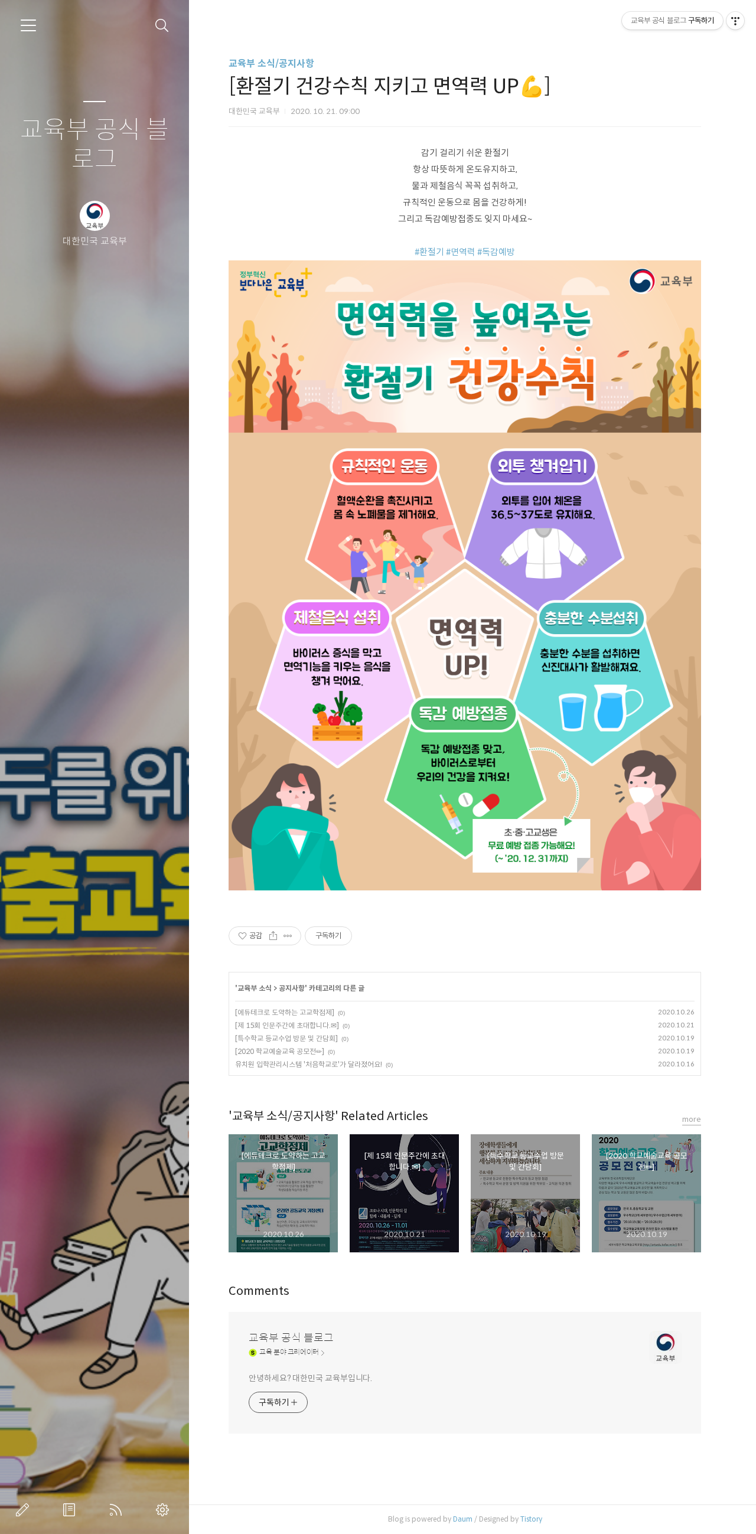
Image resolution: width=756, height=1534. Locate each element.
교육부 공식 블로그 (94, 145)
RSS (118, 1510)
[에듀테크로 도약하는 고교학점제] (284, 1012)
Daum (462, 1519)
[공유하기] (273, 936)
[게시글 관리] (288, 936)
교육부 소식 (254, 988)
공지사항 (292, 988)
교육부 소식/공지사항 (271, 63)
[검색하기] (162, 25)
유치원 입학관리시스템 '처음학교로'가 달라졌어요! (308, 1064)
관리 (165, 1510)
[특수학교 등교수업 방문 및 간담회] (286, 1038)
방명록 (71, 1510)
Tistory (531, 1519)
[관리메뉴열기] (735, 21)
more (691, 1119)
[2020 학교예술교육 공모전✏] (279, 1051)
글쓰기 (25, 1510)
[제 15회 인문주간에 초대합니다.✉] (287, 1025)
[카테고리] (28, 25)
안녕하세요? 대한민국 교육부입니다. (310, 1378)
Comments (259, 1291)
